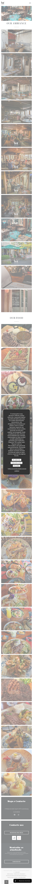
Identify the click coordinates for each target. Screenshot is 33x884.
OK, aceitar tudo (16, 459)
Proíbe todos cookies (17, 462)
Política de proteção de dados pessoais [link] (17, 468)
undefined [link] (16, 471)
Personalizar (16, 465)
